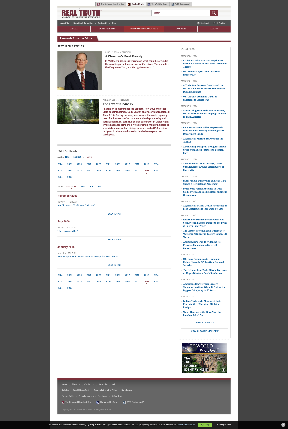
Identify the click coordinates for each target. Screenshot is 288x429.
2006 (146, 171)
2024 (79, 164)
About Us (64, 23)
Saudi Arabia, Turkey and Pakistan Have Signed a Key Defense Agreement (204, 182)
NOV (83, 187)
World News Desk (107, 29)
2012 (89, 171)
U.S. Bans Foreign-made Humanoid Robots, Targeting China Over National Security (203, 262)
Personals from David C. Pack (144, 29)
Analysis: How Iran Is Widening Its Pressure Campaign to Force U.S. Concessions (201, 245)
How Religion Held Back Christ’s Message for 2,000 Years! (87, 256)
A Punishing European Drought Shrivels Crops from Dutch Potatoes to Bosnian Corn (204, 149)
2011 (98, 171)
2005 (156, 171)
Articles (74, 29)
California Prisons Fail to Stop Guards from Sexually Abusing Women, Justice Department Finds (203, 130)
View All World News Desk (205, 331)
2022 (98, 164)
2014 (69, 171)
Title (67, 157)
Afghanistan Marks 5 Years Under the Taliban (203, 140)
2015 (60, 171)
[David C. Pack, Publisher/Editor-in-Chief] (79, 70)
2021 (108, 164)
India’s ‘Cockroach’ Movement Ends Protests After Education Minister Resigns (202, 304)
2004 (60, 177)
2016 (156, 164)
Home (65, 385)
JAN (100, 187)
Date (89, 157)
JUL (91, 187)
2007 (137, 171)
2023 (89, 164)
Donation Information (83, 23)
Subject (77, 157)
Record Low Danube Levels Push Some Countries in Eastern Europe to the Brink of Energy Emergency (205, 222)
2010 (108, 171)
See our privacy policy (186, 425)
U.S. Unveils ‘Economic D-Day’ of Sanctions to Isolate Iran (200, 98)
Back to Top (114, 214)
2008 (127, 171)
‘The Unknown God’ (67, 231)
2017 (146, 164)
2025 (69, 164)
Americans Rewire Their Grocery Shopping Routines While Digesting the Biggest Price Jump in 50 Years (204, 287)
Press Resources (86, 396)
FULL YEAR (71, 187)
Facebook (205, 23)
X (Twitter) (221, 23)
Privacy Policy (68, 396)
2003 (69, 177)
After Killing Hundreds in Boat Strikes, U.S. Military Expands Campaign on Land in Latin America (204, 113)
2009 (117, 171)
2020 (117, 164)
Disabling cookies (223, 425)
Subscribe (214, 29)
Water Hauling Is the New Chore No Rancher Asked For (202, 314)
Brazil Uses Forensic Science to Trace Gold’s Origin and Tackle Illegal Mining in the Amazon (205, 191)
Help (114, 23)
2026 (60, 164)
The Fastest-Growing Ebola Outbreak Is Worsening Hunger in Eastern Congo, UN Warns (205, 233)
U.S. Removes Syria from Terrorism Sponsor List (201, 73)
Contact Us (102, 23)
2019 (127, 164)
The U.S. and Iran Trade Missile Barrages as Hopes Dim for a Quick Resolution (204, 272)
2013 (79, 171)
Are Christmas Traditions (76, 205)
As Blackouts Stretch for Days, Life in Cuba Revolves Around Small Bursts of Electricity (203, 166)
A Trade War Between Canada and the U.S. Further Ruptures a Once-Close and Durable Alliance (204, 88)
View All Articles (205, 323)
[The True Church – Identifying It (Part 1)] (204, 359)
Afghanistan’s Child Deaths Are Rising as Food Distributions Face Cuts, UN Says (205, 207)
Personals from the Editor (105, 390)
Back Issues (181, 29)
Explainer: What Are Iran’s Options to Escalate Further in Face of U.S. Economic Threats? (205, 63)
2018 (137, 164)
